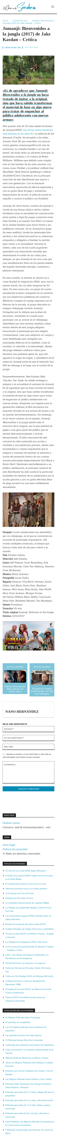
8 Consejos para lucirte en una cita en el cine (25, 884)
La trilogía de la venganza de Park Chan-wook (26, 942)
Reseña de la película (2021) (25, 924)
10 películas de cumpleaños (17, 1022)
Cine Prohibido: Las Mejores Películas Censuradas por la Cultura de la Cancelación (29, 1123)
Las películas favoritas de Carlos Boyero (23, 1035)
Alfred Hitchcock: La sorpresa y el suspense (25, 963)
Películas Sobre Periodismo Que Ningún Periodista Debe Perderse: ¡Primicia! (28, 1085)
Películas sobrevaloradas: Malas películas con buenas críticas (15, 689)
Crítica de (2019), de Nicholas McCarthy (29, 976)
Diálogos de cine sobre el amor (19, 898)
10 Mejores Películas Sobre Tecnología (22, 1017)
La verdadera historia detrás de (27, 903)
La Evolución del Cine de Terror (19, 893)
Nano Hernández (31, 47)
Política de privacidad (15, 849)
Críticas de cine (20, 20)
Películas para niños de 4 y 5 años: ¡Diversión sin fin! (29, 1100)
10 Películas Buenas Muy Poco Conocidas (24, 1040)
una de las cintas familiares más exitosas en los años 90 (28, 132)
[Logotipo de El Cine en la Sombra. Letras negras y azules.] (19, 6)
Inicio (5, 20)
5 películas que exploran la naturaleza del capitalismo (29, 1045)
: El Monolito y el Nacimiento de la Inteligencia (26, 956)
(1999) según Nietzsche (25, 870)
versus (26, 888)
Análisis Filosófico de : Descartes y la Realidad (29, 929)
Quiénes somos (11, 823)
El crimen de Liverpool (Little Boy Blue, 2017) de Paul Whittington (42, 691)
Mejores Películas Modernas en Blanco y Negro (26, 1058)
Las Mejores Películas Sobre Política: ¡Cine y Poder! (28, 1079)
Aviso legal (9, 845)
